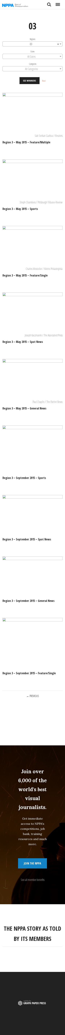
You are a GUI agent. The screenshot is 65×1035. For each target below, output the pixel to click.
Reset (44, 80)
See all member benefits (32, 880)
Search (49, 3)
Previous (34, 696)
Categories (32, 63)
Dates (32, 51)
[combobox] (32, 44)
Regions (32, 39)
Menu (58, 3)
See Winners (29, 80)
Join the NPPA (32, 863)
